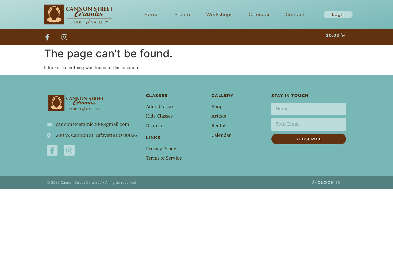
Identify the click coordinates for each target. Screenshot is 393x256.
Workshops (219, 14)
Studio (182, 14)
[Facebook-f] (47, 37)
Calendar (259, 14)
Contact (295, 14)
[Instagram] (64, 37)
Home (151, 14)
